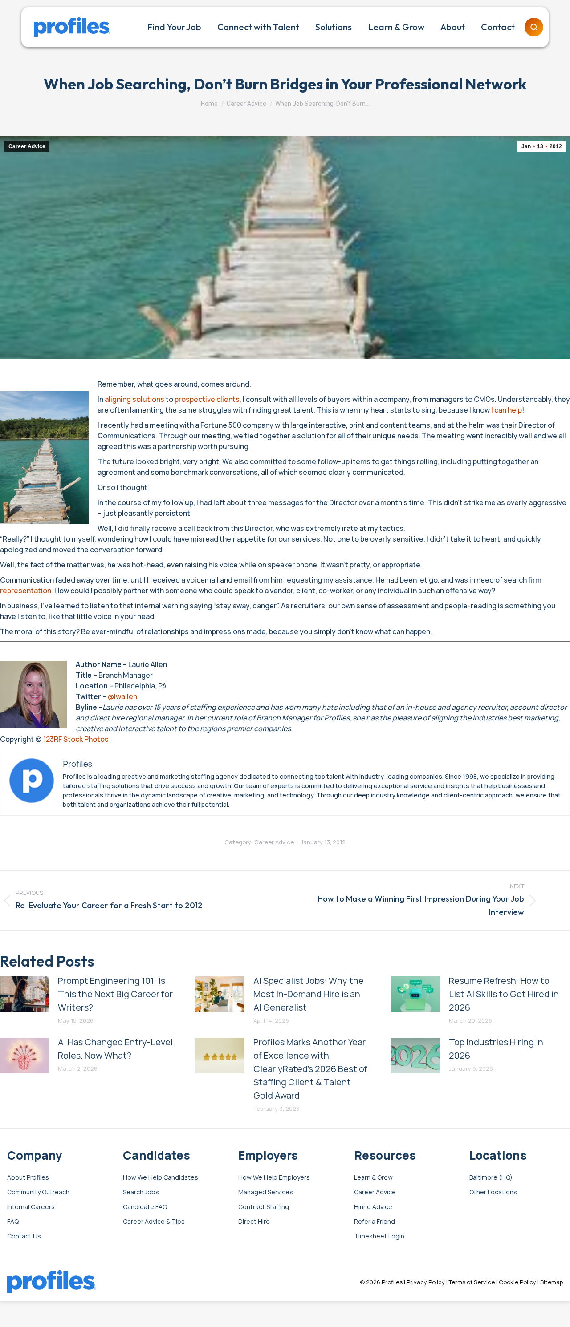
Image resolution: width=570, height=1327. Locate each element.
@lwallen (122, 696)
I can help (506, 410)
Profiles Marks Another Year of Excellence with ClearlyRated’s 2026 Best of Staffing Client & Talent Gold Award (310, 1068)
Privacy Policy (426, 1282)
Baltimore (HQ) (491, 1177)
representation (25, 590)
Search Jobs (141, 1192)
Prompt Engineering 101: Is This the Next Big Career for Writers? (115, 994)
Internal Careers (31, 1207)
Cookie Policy (517, 1282)
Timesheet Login (379, 1236)
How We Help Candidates (160, 1177)
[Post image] (24, 994)
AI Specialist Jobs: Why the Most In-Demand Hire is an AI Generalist (308, 994)
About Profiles (28, 1177)
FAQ (13, 1222)
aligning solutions (134, 399)
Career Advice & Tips (154, 1222)
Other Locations (493, 1192)
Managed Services (265, 1192)
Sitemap (551, 1282)
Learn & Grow (373, 1177)
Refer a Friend (374, 1222)
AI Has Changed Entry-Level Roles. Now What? (115, 1048)
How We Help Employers (274, 1177)
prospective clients (207, 399)
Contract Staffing (263, 1207)
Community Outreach (38, 1192)
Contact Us (24, 1236)
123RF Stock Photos (76, 739)
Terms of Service (472, 1282)
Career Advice (26, 146)
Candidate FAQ (145, 1207)
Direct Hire (254, 1222)
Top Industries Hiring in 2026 (496, 1048)
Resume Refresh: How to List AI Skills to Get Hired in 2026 (504, 994)
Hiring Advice (373, 1207)
